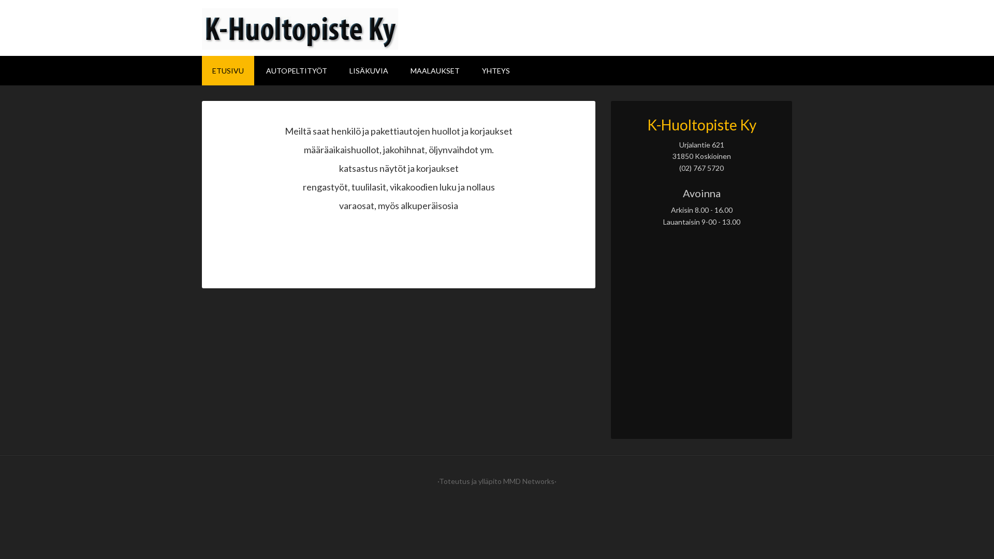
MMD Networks (528, 481)
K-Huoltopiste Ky (497, 29)
